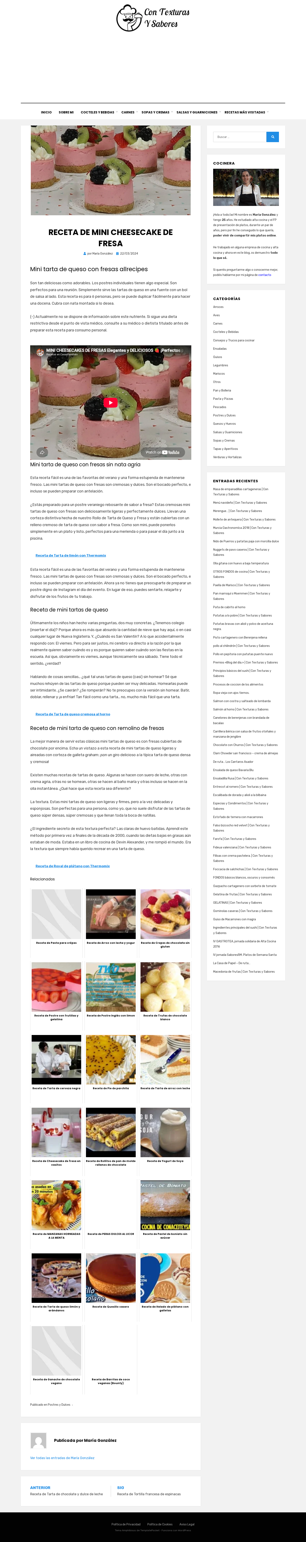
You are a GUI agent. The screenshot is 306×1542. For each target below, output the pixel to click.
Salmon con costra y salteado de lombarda (242, 701)
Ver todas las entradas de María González (62, 1458)
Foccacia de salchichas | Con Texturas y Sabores (245, 869)
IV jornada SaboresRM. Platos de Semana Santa (245, 955)
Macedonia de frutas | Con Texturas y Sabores (244, 971)
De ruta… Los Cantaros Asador (233, 762)
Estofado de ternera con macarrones (238, 817)
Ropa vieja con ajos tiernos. (231, 693)
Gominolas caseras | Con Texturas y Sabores (242, 911)
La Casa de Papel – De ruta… (231, 963)
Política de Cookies (160, 1524)
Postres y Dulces (59, 1405)
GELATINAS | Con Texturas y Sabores (237, 903)
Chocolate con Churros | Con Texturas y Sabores (245, 745)
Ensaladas (220, 349)
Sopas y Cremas (155, 112)
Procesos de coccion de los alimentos (238, 684)
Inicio (46, 112)
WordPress (184, 1530)
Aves (216, 315)
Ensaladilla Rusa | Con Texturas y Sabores (240, 778)
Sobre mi (66, 112)
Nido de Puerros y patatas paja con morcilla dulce (246, 541)
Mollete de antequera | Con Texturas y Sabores (244, 519)
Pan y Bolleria (222, 390)
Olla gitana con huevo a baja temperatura (241, 563)
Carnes (127, 112)
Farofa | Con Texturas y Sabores (234, 839)
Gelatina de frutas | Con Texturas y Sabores (242, 894)
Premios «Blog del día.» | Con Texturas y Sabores (245, 662)
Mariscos (219, 373)
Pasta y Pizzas (223, 399)
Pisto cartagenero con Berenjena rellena (240, 637)
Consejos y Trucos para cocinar (234, 340)
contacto (264, 275)
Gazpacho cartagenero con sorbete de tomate (244, 886)
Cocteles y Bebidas (97, 112)
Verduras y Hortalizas (227, 457)
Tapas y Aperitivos (225, 449)
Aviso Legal (186, 1524)
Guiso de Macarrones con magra (234, 919)
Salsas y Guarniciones (197, 112)
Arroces (218, 307)
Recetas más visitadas (245, 112)
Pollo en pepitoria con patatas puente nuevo (243, 654)
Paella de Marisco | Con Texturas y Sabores (241, 585)
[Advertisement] (153, 67)
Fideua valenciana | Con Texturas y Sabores (242, 847)
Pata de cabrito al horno (229, 607)
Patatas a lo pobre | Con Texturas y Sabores (242, 615)
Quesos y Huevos (224, 424)
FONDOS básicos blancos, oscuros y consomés (244, 877)
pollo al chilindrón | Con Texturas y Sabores (241, 646)
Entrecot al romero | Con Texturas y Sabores (243, 787)
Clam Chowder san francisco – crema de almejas (245, 753)
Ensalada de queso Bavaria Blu (233, 770)
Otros (217, 382)
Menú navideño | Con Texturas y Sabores (240, 503)
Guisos (217, 357)
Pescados (219, 407)
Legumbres (220, 365)
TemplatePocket (149, 1530)
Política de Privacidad (126, 1524)
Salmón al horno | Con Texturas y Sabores (241, 709)
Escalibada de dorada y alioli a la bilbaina (239, 795)
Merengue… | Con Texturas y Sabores (237, 511)
